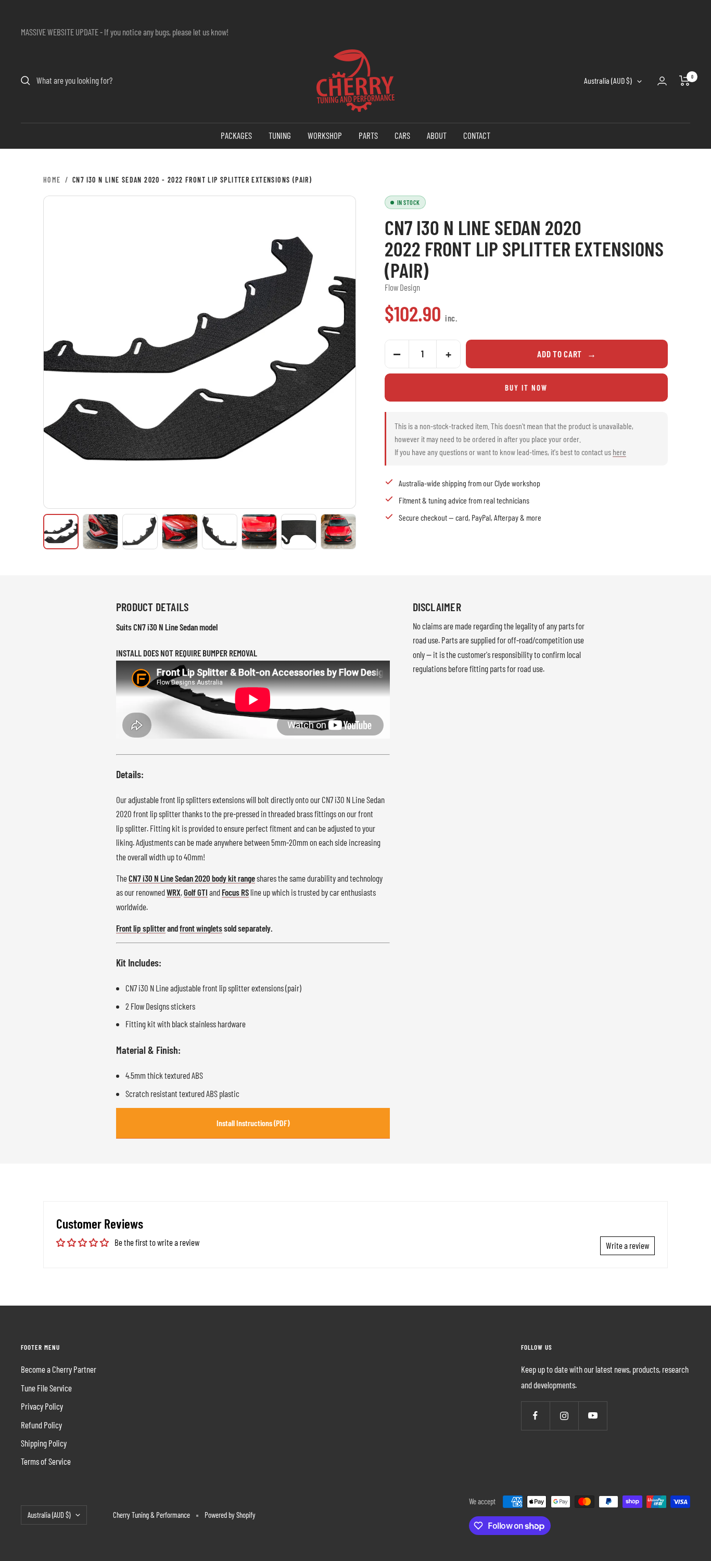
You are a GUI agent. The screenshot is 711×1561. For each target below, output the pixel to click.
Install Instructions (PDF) (253, 1123)
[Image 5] (219, 531)
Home (52, 179)
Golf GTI (196, 892)
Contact (476, 135)
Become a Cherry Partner (58, 1369)
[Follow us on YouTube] (592, 1415)
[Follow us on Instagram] (564, 1415)
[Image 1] (61, 531)
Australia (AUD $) (608, 81)
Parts (368, 135)
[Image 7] (298, 531)
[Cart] (684, 80)
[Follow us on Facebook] (535, 1415)
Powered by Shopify (230, 1514)
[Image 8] (338, 531)
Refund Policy (41, 1425)
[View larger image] (199, 352)
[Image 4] (179, 531)
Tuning (280, 135)
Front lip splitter (141, 928)
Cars (402, 135)
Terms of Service (46, 1461)
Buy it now (526, 387)
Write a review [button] (627, 1245)
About (437, 135)
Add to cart (566, 354)
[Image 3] (140, 531)
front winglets (201, 928)
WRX (174, 892)
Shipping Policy (44, 1443)
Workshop (325, 135)
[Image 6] (259, 531)
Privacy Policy (42, 1406)
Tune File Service (46, 1388)
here (619, 452)
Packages (236, 135)
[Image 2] (100, 531)
